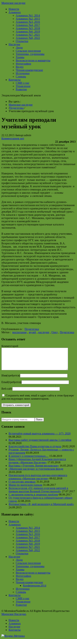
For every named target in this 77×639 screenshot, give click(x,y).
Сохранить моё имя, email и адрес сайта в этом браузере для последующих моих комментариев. (37, 397)
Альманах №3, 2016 (28, 21)
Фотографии (23, 63)
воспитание (19, 332)
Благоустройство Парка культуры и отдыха (35, 446)
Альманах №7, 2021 (28, 34)
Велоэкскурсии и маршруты (33, 60)
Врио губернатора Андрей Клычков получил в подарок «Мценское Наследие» (37, 461)
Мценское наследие (13, 2)
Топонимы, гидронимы (30, 54)
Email (11, 382)
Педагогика (16, 107)
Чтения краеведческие (29, 70)
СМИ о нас (22, 82)
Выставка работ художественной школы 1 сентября (40, 439)
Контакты (15, 79)
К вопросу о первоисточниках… (29, 455)
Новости (14, 9)
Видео (19, 66)
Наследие (14, 44)
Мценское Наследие (13, 614)
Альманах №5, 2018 (28, 28)
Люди (19, 47)
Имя (10, 375)
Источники (23, 73)
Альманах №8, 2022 (28, 37)
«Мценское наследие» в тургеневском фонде (36, 468)
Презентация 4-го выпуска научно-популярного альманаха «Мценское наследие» (38, 477)
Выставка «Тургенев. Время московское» (34, 465)
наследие (43, 332)
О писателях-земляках (22, 481)
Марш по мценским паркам (25, 484)
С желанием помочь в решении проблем (33, 494)
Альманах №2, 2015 (28, 18)
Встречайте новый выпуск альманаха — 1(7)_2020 (40, 433)
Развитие (21, 89)
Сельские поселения (28, 50)
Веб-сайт (6, 388)
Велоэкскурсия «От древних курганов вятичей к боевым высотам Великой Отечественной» (38, 490)
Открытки (22, 41)
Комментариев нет (12, 138)
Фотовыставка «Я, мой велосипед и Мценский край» (41, 504)
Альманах (15, 12)
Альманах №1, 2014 (28, 15)
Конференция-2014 (34, 585)
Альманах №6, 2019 (28, 31)
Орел (54, 332)
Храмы (20, 57)
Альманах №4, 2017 (28, 25)
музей (32, 332)
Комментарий (9, 346)
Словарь (21, 76)
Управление (23, 86)
